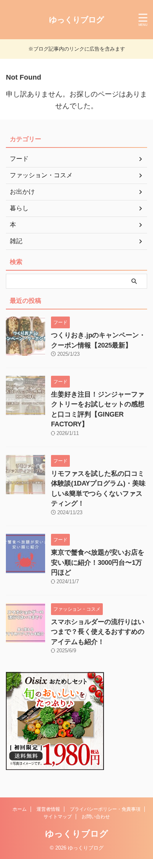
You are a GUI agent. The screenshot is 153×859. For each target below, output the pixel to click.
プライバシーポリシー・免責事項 (105, 809)
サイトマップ (58, 816)
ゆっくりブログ (76, 19)
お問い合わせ (96, 816)
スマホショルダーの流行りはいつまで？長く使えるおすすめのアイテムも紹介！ (97, 632)
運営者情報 (48, 809)
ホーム (20, 809)
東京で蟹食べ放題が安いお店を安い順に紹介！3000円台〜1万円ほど (97, 562)
